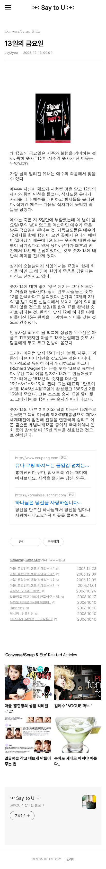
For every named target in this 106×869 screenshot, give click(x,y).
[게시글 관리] (35, 542)
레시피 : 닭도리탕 (22, 613)
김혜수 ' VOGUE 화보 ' (25, 591)
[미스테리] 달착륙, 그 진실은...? (31, 619)
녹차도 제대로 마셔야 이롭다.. (30, 602)
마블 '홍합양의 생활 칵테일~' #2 (32, 579)
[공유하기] (29, 542)
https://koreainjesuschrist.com (40, 495)
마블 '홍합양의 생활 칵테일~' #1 (32, 585)
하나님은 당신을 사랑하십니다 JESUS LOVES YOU (46, 503)
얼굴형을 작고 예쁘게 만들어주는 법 (34, 596)
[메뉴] (8, 8)
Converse (16, 560)
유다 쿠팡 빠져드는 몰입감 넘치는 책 (50, 465)
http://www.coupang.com (36, 458)
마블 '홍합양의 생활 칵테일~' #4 (32, 568)
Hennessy (17, 608)
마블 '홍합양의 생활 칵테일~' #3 (32, 574)
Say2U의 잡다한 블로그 (27, 805)
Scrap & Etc (32, 560)
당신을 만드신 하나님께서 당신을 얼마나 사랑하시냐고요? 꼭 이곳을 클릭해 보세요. (52, 512)
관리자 (70, 859)
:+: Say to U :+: (53, 7)
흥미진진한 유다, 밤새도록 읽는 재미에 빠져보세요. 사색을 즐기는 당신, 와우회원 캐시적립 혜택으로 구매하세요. (51, 475)
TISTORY (54, 859)
